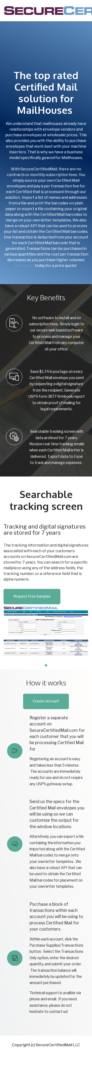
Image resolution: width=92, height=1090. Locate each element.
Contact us (24, 265)
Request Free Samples (32, 596)
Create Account (46, 701)
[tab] (46, 665)
